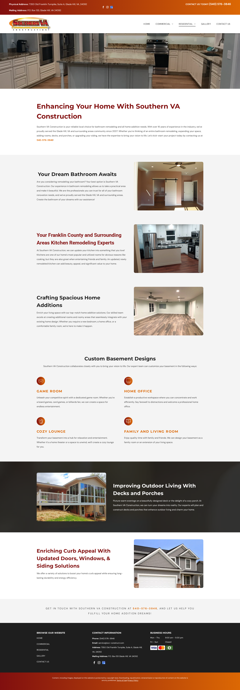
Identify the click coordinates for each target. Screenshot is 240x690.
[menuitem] (144, 24)
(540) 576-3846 (220, 4)
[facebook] (103, 7)
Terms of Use (122, 680)
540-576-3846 (45, 140)
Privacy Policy (133, 680)
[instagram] (107, 7)
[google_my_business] (111, 7)
